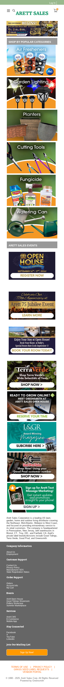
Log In (52, 3)
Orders (9, 583)
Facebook (11, 632)
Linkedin (10, 639)
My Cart (10, 588)
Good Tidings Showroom (18, 601)
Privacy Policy (12, 567)
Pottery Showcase (14, 603)
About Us (10, 552)
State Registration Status (17, 572)
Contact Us (11, 565)
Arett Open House (14, 599)
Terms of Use (19, 667)
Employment (12, 554)
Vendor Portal (32, 672)
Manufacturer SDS (15, 570)
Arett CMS (11, 617)
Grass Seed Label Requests (31, 669)
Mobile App (11, 621)
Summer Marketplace (16, 605)
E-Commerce (12, 619)
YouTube (10, 637)
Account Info (12, 585)
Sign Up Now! (27, 652)
